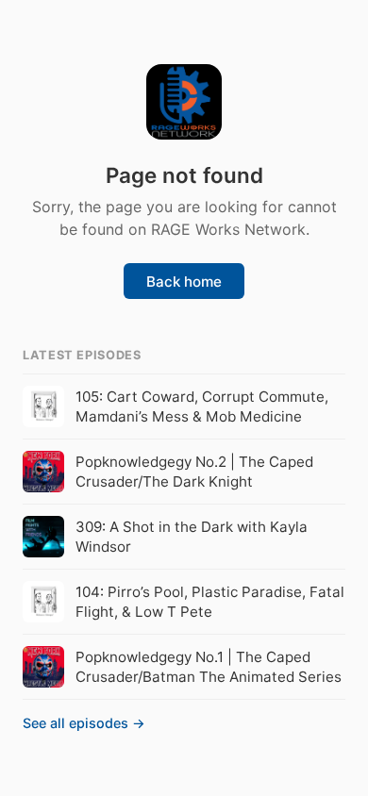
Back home (184, 281)
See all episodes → (84, 723)
